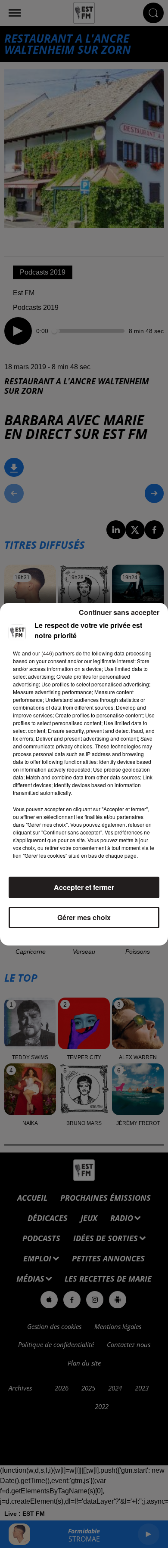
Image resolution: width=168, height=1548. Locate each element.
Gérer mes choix (84, 917)
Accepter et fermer (84, 887)
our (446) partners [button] (53, 653)
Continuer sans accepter (119, 612)
